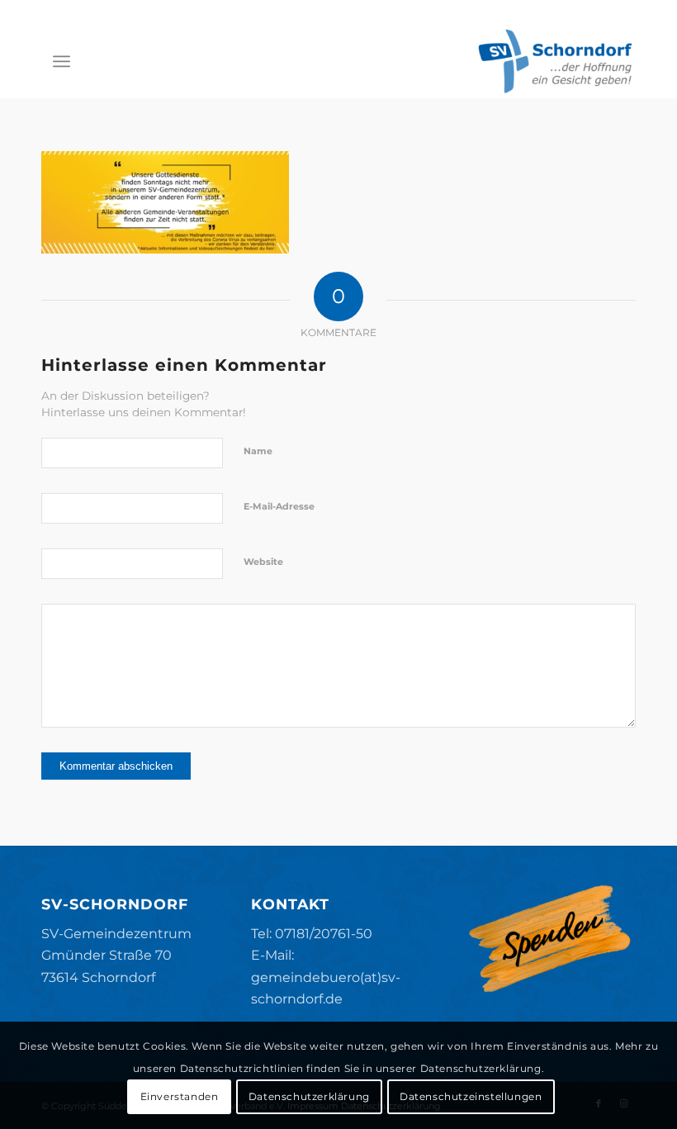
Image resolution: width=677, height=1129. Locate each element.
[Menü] (61, 61)
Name (258, 451)
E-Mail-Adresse (279, 506)
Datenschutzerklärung (309, 1096)
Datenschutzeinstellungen (471, 1096)
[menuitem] (61, 61)
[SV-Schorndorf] (555, 61)
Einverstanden (179, 1096)
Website (263, 561)
